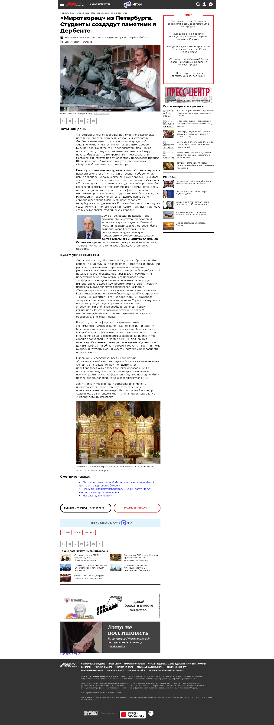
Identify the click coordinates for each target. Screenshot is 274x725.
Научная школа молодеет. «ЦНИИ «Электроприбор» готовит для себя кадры (91, 568)
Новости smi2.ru (70, 653)
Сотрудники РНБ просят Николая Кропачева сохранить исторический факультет (141, 557)
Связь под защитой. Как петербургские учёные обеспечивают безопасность (138, 568)
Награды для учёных (96, 495)
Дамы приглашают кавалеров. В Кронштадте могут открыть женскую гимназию (114, 490)
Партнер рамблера (108, 713)
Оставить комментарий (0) (137, 508)
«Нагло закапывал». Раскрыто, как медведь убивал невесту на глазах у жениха (194, 123)
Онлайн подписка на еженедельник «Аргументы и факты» (177, 664)
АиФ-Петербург (101, 113)
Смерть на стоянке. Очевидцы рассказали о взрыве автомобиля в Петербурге (188, 24)
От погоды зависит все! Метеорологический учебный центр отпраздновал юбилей (116, 484)
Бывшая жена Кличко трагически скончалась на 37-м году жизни (192, 203)
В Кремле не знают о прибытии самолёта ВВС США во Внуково (191, 213)
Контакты (86, 667)
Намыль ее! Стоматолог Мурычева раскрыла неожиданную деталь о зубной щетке (194, 155)
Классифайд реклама (92, 670)
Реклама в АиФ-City (176, 667)
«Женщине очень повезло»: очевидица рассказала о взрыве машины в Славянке (188, 37)
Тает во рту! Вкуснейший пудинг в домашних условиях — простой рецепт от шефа (193, 134)
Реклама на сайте (124, 667)
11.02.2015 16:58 (67, 13)
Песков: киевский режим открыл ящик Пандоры (192, 192)
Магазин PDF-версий (134, 664)
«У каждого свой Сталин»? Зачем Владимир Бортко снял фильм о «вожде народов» (188, 62)
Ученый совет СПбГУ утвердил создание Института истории (89, 576)
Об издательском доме (93, 664)
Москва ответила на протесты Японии (191, 224)
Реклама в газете (103, 667)
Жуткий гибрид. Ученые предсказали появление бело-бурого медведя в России (195, 113)
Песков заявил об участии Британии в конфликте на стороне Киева (194, 182)
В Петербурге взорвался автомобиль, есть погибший (188, 74)
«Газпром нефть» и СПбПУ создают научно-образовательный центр (87, 557)
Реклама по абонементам (150, 667)
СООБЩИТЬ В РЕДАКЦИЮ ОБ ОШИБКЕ (166, 670)
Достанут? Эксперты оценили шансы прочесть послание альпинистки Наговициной (195, 144)
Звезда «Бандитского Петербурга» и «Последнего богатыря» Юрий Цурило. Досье (188, 49)
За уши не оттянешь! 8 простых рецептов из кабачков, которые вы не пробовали (195, 165)
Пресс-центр (114, 664)
